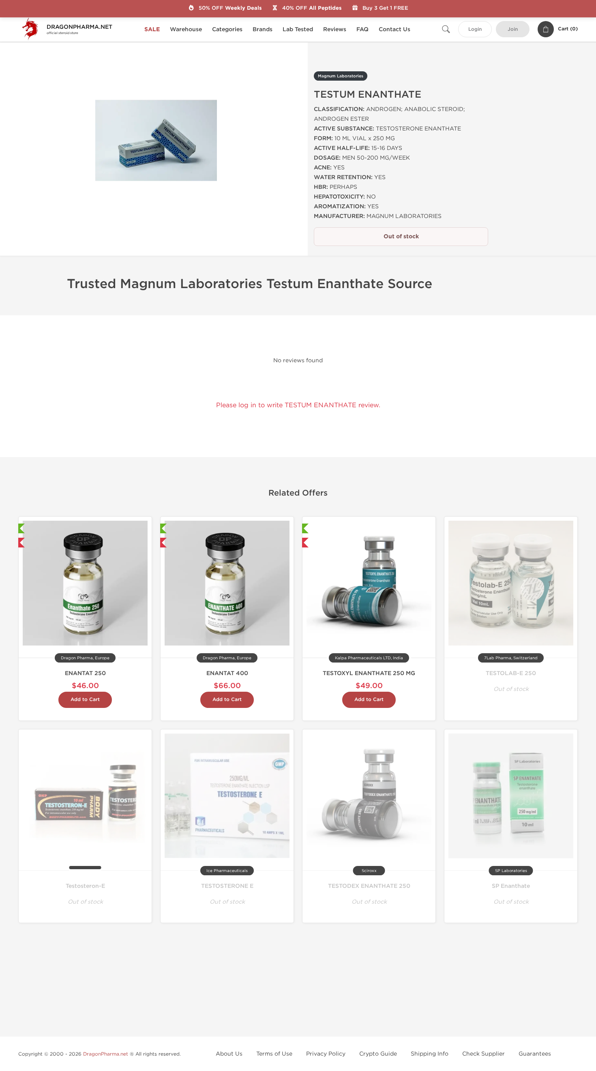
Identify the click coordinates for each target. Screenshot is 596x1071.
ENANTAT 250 (85, 673)
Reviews (334, 29)
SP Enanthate (511, 886)
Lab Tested (298, 29)
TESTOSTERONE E (227, 886)
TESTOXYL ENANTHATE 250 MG (369, 673)
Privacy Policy (325, 1053)
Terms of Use (274, 1053)
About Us (229, 1053)
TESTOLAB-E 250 (511, 673)
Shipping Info (429, 1053)
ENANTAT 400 (227, 673)
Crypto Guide (378, 1053)
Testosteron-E (85, 886)
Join (513, 29)
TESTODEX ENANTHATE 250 (369, 886)
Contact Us (394, 29)
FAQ (362, 29)
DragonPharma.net (105, 1054)
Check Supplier (483, 1053)
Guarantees (535, 1053)
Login (475, 29)
